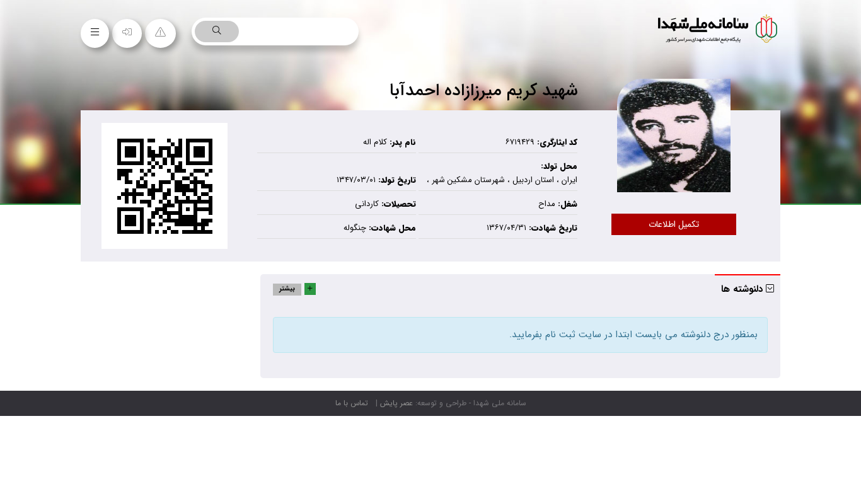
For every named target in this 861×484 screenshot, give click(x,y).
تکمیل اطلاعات (674, 224)
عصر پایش (396, 403)
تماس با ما (351, 403)
